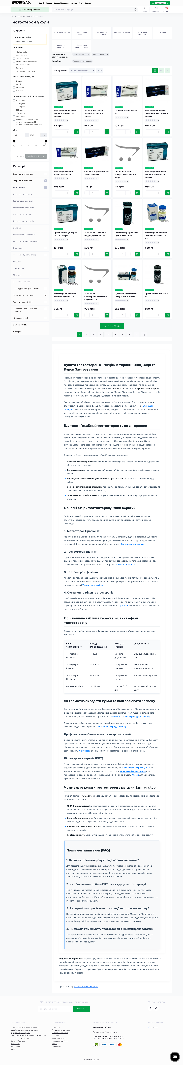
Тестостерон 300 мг (81, 54)
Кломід (135, 775)
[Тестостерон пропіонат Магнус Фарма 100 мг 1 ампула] (66, 91)
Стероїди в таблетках (23, 174)
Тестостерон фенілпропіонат (26, 241)
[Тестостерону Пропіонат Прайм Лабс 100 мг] (127, 213)
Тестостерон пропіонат (23, 208)
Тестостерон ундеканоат (24, 234)
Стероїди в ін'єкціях (22, 16)
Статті (41, 3)
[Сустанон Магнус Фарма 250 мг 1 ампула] (66, 213)
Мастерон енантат (59, 1038)
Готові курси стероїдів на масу (111, 726)
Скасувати (19, 156)
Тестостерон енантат (22, 194)
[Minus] (56, 132)
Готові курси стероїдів (23, 295)
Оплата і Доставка (61, 3)
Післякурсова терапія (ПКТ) (26, 288)
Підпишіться (81, 1009)
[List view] (161, 70)
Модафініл (18, 331)
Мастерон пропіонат (60, 1041)
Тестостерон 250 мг (100, 54)
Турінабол (56, 1027)
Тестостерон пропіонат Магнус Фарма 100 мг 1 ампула (65, 113)
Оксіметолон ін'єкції (22, 282)
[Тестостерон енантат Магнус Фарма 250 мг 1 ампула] (127, 152)
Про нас (49, 3)
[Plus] (67, 132)
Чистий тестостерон (23, 41)
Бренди (88, 3)
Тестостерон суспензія (23, 221)
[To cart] (76, 131)
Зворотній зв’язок (18, 1041)
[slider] (14, 140)
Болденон (17, 261)
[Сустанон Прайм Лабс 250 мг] (157, 274)
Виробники (15, 1046)
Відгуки (73, 3)
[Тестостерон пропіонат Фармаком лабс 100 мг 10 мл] (157, 213)
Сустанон (17, 228)
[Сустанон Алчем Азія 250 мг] (127, 91)
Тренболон (18, 248)
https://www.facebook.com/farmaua (150, 1008)
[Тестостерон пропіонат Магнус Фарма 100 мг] (66, 274)
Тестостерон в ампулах (86, 986)
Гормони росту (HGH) (23, 302)
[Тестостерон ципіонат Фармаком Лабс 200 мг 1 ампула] (157, 91)
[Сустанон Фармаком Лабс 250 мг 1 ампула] (97, 152)
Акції (81, 3)
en (153, 3)
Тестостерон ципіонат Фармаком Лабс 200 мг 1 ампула (156, 113)
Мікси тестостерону (22, 214)
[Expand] (45, 174)
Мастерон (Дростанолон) (24, 255)
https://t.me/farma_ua (156, 1008)
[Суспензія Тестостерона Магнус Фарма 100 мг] (127, 274)
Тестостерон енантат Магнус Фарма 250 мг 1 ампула (125, 174)
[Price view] (167, 70)
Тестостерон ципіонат (23, 201)
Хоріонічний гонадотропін (133, 771)
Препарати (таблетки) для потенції (25, 310)
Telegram (154, 1027)
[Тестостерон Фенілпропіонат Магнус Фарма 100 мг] (97, 274)
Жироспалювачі (20, 318)
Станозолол (56, 1046)
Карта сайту (15, 1044)
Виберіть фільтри (36, 156)
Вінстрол (17, 275)
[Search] (135, 9)
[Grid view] (155, 70)
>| (144, 334)
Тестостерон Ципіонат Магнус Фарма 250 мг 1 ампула (155, 174)
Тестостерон (19, 187)
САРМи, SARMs (20, 325)
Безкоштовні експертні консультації (25, 1027)
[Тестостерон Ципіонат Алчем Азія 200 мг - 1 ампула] (97, 91)
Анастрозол (85, 751)
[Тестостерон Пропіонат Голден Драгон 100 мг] (97, 213)
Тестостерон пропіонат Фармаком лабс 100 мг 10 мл (156, 235)
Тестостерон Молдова (82, 61)
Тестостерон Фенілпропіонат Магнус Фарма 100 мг (95, 297)
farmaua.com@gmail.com (105, 1032)
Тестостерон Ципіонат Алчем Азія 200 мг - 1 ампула (94, 113)
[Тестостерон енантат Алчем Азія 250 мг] (66, 152)
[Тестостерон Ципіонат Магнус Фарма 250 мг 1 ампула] (157, 152)
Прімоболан (18, 268)
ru (167, 3)
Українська (160, 3)
